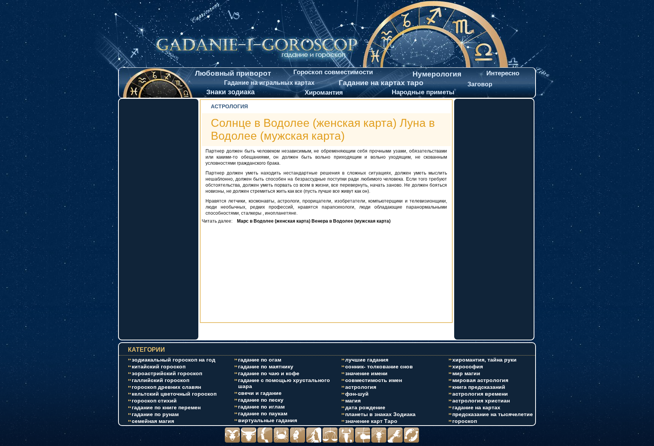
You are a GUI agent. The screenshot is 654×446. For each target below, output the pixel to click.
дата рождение (365, 407)
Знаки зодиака (230, 92)
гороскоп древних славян (166, 387)
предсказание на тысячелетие (492, 414)
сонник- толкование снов (379, 366)
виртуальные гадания (267, 420)
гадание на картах (476, 407)
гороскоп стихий (154, 401)
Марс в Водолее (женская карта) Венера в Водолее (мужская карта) (312, 221)
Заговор (479, 84)
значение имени (366, 373)
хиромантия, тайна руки (484, 360)
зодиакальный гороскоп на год (173, 360)
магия (353, 401)
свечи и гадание (260, 393)
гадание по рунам (155, 414)
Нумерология (437, 74)
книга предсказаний (478, 387)
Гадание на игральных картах (269, 83)
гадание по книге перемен (166, 407)
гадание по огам (259, 360)
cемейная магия (153, 421)
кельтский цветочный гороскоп (174, 394)
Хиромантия (324, 92)
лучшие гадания (366, 360)
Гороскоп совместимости (333, 72)
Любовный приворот (233, 73)
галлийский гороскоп (160, 380)
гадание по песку (260, 400)
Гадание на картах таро (381, 83)
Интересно (502, 73)
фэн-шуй (357, 394)
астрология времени (480, 394)
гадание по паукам (262, 413)
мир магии (466, 373)
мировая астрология (480, 380)
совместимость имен (373, 380)
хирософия (467, 366)
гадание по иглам (261, 407)
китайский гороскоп (158, 366)
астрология (360, 387)
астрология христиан (481, 401)
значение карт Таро (371, 421)
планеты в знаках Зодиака (380, 414)
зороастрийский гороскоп (167, 373)
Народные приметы (423, 92)
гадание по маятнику (265, 366)
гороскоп (464, 421)
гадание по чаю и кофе (268, 373)
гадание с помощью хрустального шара (284, 383)
